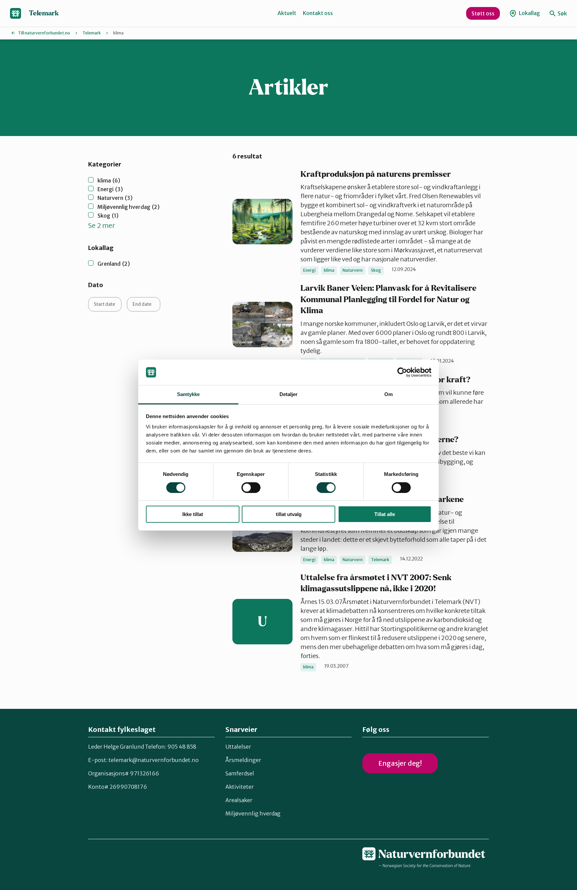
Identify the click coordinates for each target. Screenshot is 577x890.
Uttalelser (238, 746)
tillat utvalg (289, 514)
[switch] (250, 487)
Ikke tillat (192, 514)
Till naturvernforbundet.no (44, 32)
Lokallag (529, 13)
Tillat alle (384, 514)
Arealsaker (238, 800)
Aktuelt (286, 13)
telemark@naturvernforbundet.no (154, 760)
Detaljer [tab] (288, 394)
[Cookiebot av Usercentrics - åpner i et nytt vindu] (402, 372)
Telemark (44, 13)
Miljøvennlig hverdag (252, 813)
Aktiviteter (239, 786)
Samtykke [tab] (188, 394)
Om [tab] (388, 394)
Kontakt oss (318, 13)
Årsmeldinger (243, 760)
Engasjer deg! (400, 763)
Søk (562, 13)
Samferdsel (239, 773)
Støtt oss (483, 13)
